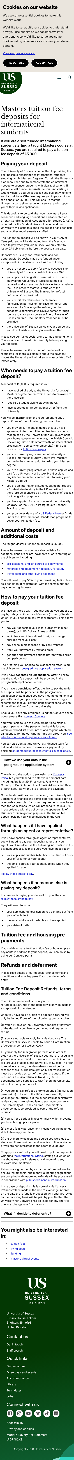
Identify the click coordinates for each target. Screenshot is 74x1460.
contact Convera (34, 716)
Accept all (44, 62)
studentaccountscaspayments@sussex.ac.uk (41, 750)
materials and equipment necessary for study (35, 568)
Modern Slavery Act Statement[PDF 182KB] (27, 1437)
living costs (18, 1248)
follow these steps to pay (17, 898)
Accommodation (18, 1378)
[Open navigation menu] (59, 77)
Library (11, 1384)
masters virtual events (25, 1258)
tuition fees (18, 1243)
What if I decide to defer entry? (27, 1213)
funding (16, 1253)
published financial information (46, 1180)
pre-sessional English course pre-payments (35, 563)
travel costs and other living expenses (31, 573)
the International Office (28, 1156)
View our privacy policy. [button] (19, 53)
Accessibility (15, 1423)
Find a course (16, 1366)
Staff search (15, 1350)
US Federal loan (51, 513)
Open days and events (21, 1372)
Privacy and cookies (20, 1429)
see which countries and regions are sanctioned (36, 735)
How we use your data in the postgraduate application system (29, 762)
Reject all (16, 62)
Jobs (10, 1396)
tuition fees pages (34, 449)
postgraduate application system (42, 668)
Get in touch (15, 1344)
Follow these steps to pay (17, 873)
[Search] (69, 80)
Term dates (14, 1390)
